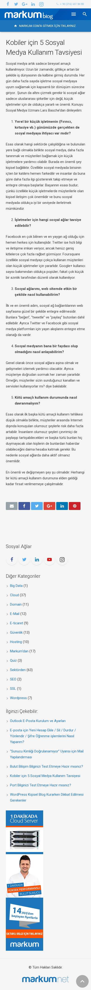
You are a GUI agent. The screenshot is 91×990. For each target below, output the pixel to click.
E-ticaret (16, 623)
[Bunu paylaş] (24, 506)
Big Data (16, 586)
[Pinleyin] (74, 506)
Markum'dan (19, 651)
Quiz (13, 660)
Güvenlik (16, 632)
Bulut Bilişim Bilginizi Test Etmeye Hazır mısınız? (46, 766)
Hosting (16, 642)
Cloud (14, 595)
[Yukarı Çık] (82, 981)
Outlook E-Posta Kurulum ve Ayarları (38, 721)
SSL (13, 688)
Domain (16, 604)
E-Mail (14, 614)
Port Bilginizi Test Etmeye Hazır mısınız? (40, 785)
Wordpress (18, 698)
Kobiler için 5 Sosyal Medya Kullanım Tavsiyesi (45, 776)
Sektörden (18, 670)
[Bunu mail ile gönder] (12, 506)
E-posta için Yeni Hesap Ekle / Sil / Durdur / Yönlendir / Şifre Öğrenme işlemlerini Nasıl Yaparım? (43, 736)
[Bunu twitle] (37, 506)
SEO (13, 679)
